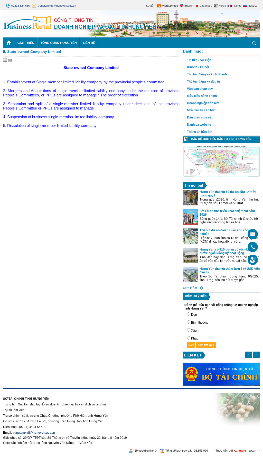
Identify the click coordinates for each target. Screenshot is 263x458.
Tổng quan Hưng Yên (59, 43)
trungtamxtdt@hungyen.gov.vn (56, 5)
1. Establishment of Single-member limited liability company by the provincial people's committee (83, 82)
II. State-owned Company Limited (32, 51)
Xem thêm (190, 288)
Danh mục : (193, 51)
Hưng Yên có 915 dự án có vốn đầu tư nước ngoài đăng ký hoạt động (227, 251)
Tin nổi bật (193, 185)
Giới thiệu (25, 43)
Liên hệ (89, 43)
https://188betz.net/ (16, 391)
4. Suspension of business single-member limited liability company (58, 117)
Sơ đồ (149, 5)
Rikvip (34, 391)
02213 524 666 (20, 5)
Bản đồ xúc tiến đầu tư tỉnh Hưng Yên (221, 139)
